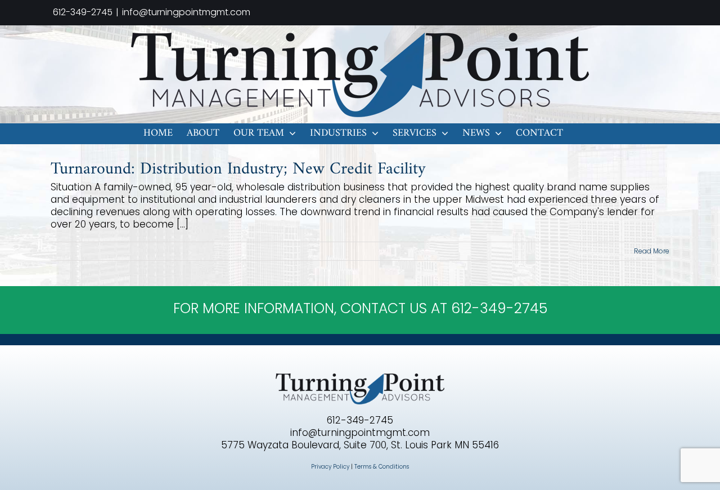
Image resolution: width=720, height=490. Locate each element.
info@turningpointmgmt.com (186, 12)
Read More (651, 251)
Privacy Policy (330, 466)
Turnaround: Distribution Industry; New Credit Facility (238, 169)
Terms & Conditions (381, 466)
